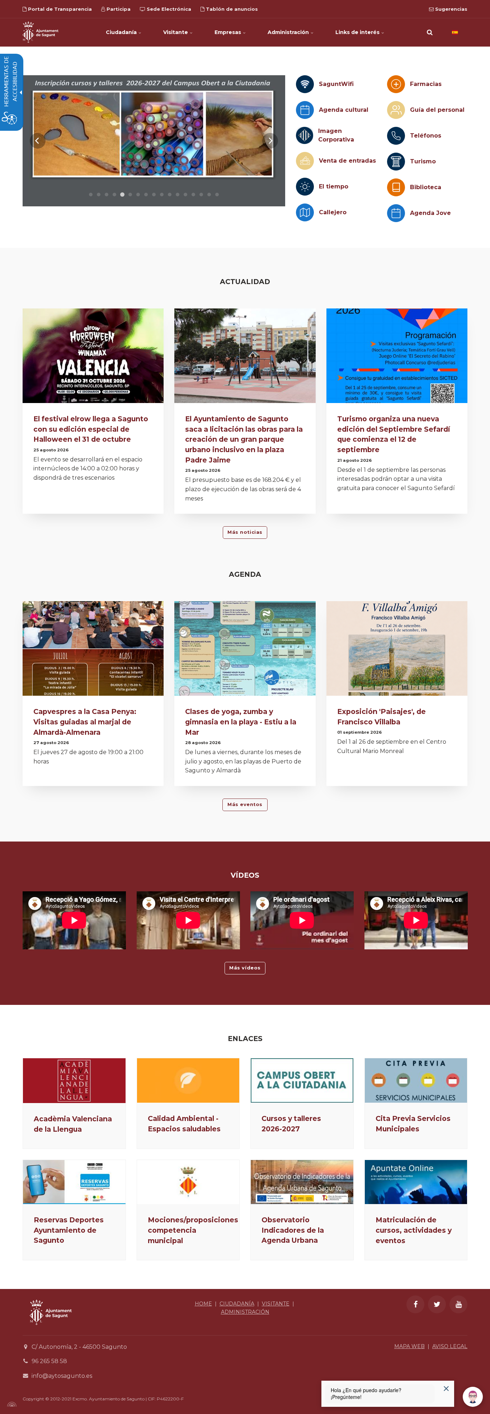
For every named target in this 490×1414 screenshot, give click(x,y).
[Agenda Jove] (396, 213)
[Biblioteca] (396, 187)
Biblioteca (425, 187)
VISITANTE (275, 1303)
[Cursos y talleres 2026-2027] (302, 1080)
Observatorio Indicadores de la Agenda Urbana (293, 1230)
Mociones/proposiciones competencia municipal (193, 1230)
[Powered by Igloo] (10, 1404)
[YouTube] (458, 1304)
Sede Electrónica (168, 9)
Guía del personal (437, 109)
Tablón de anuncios (231, 9)
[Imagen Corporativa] (304, 135)
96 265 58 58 (49, 1361)
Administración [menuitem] (289, 32)
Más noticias (244, 532)
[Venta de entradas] (305, 161)
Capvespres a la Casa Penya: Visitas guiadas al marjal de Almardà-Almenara (84, 722)
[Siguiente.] (270, 141)
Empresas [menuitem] (228, 32)
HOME (203, 1303)
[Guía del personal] (396, 110)
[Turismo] (396, 162)
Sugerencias (450, 9)
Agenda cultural (343, 109)
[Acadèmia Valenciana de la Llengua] (74, 1080)
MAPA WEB (409, 1346)
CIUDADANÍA (237, 1303)
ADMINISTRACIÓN (245, 1312)
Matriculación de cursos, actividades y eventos (414, 1230)
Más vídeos (244, 967)
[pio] (154, 140)
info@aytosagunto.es (62, 1375)
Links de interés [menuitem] (358, 32)
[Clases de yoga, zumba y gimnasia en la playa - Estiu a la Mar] (244, 650)
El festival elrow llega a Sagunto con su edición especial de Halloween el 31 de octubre (90, 429)
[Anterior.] (38, 141)
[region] (154, 140)
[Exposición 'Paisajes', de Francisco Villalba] (396, 650)
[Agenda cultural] (305, 110)
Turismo (423, 161)
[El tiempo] (305, 187)
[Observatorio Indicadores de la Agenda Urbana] (302, 1182)
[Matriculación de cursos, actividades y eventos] (416, 1182)
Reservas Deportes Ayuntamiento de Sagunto (69, 1230)
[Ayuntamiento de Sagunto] (40, 32)
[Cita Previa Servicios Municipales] (416, 1080)
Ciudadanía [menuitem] (122, 32)
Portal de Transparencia (59, 9)
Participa (118, 9)
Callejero (333, 212)
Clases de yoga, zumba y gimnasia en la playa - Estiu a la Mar (240, 722)
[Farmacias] (396, 84)
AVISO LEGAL (449, 1346)
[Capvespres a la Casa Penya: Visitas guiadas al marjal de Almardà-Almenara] (93, 650)
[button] (429, 32)
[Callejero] (305, 212)
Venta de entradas (347, 160)
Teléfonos (425, 135)
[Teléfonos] (396, 136)
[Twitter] (437, 1304)
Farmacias (426, 84)
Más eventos (245, 804)
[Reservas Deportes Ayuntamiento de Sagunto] (74, 1182)
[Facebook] (415, 1304)
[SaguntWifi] (305, 84)
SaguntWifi (336, 84)
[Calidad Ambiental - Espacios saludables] (188, 1080)
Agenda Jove (430, 213)
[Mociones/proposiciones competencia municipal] (188, 1182)
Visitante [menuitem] (176, 32)
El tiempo (333, 186)
